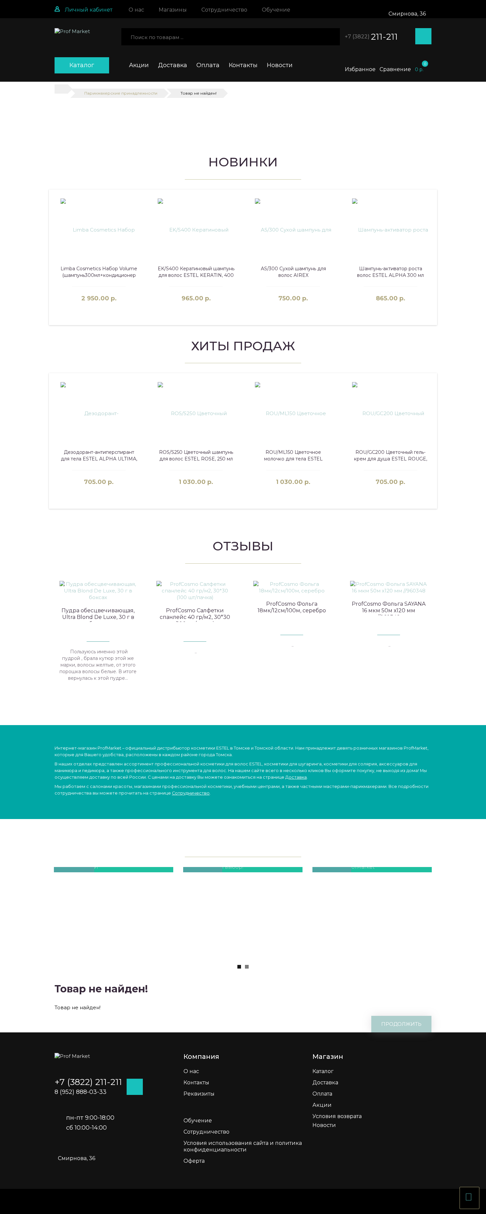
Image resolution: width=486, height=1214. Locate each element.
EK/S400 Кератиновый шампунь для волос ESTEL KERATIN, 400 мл (196, 275)
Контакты (243, 65)
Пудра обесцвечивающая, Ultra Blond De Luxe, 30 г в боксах (98, 617)
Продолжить (401, 1024)
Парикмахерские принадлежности (120, 93)
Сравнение (395, 69)
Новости (280, 65)
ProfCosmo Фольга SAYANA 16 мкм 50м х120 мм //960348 (388, 610)
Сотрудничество (191, 793)
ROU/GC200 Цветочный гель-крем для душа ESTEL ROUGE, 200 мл (390, 458)
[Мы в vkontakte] (479, 105)
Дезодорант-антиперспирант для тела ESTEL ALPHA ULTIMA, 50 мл (99, 458)
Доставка (172, 65)
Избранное (360, 69)
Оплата (208, 65)
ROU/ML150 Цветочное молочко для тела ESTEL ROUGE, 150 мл (293, 458)
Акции (139, 65)
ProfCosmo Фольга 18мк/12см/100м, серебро (292, 607)
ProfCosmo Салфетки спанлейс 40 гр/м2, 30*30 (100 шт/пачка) (195, 617)
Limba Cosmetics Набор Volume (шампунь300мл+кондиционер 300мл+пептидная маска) (99, 275)
